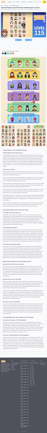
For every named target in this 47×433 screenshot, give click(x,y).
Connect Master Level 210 (25, 382)
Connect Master (3, 363)
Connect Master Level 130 (25, 372)
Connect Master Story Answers (25, 423)
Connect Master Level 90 (25, 369)
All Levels (18, 1)
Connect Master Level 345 (25, 396)
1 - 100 (31, 364)
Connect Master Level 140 (25, 374)
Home (2, 5)
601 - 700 (32, 374)
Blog (14, 1)
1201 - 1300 (32, 383)
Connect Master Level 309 (25, 393)
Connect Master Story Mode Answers (25, 426)
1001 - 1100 (32, 380)
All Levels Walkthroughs (34, 362)
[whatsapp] (8, 53)
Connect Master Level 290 (25, 388)
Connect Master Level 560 (25, 415)
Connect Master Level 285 (25, 385)
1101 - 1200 (32, 382)
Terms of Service (43, 362)
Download (10, 1)
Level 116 (28, 39)
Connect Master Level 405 (25, 404)
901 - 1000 (32, 378)
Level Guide (23, 1)
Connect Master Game (15, 362)
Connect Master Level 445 (25, 407)
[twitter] (5, 53)
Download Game (14, 364)
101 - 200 (32, 366)
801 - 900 (32, 377)
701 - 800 (32, 375)
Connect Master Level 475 (25, 413)
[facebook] (3, 53)
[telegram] (10, 53)
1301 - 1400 (32, 385)
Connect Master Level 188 (25, 380)
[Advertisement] (23, 45)
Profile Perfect (23, 431)
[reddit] (13, 53)
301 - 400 (32, 369)
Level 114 (19, 39)
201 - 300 (32, 367)
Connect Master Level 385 (25, 402)
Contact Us (13, 369)
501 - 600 (32, 372)
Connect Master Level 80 (25, 363)
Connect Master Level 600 (25, 421)
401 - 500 (32, 370)
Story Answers (30, 1)
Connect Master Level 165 (25, 377)
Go (44, 1)
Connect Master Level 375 (25, 399)
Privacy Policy (42, 364)
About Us (13, 366)
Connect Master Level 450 (25, 410)
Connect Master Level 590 (25, 418)
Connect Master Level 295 (25, 391)
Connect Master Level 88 (25, 366)
